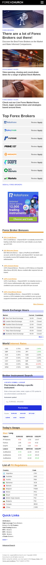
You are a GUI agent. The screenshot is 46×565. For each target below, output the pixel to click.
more (4, 540)
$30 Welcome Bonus (11, 250)
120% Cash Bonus (10, 279)
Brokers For (10, 525)
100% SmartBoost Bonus (12, 292)
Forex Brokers (12, 523)
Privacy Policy (35, 559)
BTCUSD (31, 413)
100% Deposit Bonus (11, 266)
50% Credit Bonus (10, 237)
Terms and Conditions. (9, 561)
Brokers (9, 527)
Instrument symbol (10, 397)
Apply (39, 122)
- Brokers (7, 530)
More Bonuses (38, 304)
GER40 (8, 417)
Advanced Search (8, 545)
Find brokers (23, 408)
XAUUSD (23, 413)
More (40, 337)
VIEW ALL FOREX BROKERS (12, 185)
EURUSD (14, 413)
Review (34, 122)
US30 (14, 417)
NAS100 (22, 417)
